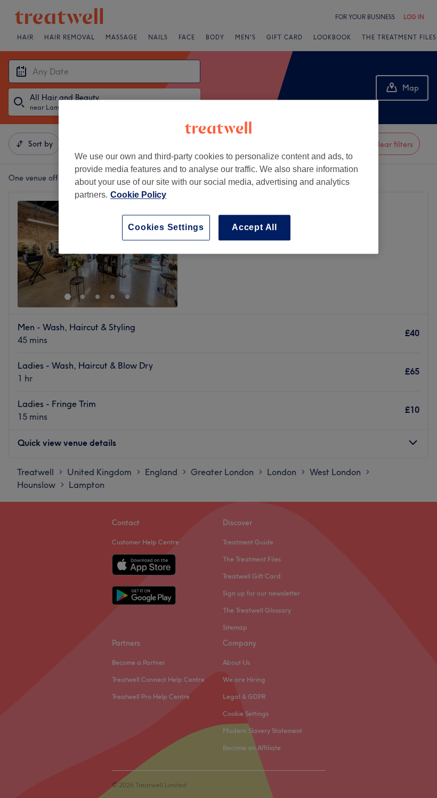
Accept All (254, 227)
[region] (218, 177)
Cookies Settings (166, 227)
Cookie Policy (138, 194)
